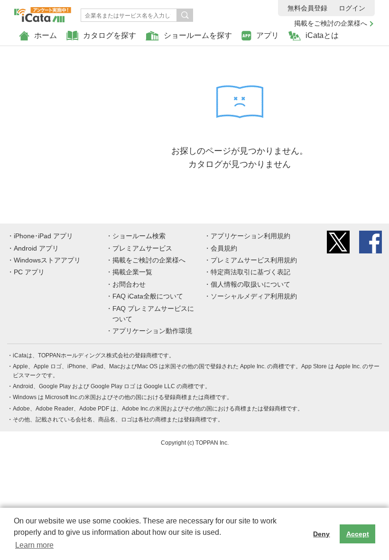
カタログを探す (109, 35)
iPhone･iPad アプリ (43, 236)
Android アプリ (36, 248)
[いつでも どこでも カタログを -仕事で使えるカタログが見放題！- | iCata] (42, 12)
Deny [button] (321, 534)
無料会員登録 (307, 8)
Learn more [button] (34, 545)
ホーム (45, 35)
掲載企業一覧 (132, 272)
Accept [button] (357, 534)
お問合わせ (129, 284)
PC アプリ (29, 272)
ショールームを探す (198, 35)
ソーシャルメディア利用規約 (254, 296)
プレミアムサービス (142, 248)
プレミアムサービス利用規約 (254, 260)
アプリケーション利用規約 (250, 236)
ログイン (352, 8)
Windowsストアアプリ (47, 260)
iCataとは (322, 35)
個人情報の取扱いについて (250, 284)
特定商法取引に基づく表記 (250, 272)
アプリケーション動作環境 (152, 331)
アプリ (267, 35)
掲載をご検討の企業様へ (330, 23)
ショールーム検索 (139, 236)
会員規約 (224, 248)
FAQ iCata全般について (147, 296)
